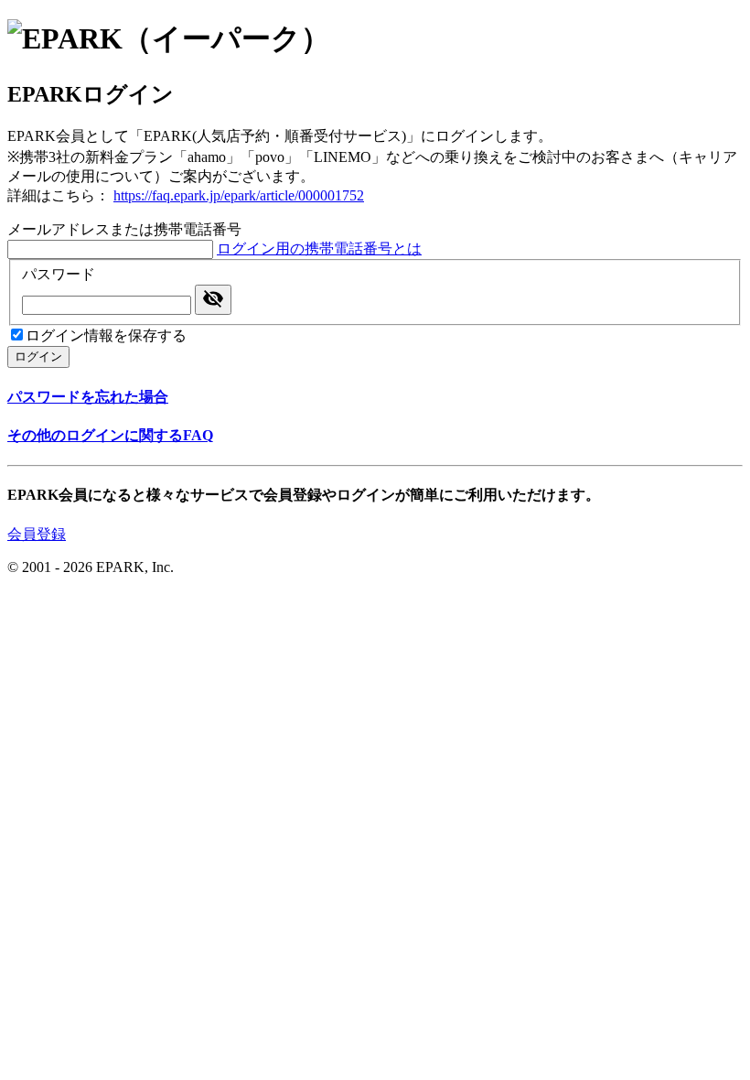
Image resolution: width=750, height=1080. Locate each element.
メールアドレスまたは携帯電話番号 (124, 229)
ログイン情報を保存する (106, 335)
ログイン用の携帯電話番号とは (319, 248)
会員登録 (36, 534)
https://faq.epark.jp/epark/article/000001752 (238, 195)
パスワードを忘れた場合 (87, 397)
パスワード (58, 274)
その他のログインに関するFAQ (110, 435)
